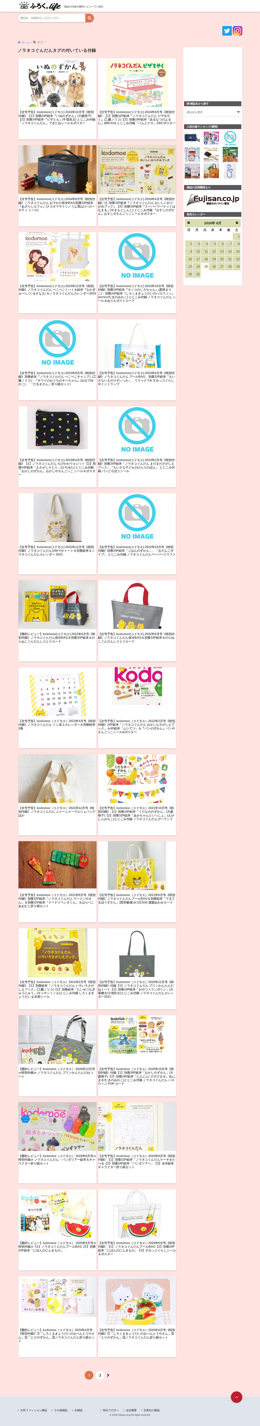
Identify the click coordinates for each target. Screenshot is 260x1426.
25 (206, 266)
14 (230, 251)
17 (198, 259)
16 (190, 259)
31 (198, 274)
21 (230, 259)
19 (214, 259)
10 (198, 251)
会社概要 (131, 1410)
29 (238, 266)
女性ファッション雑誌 (33, 1410)
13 (222, 251)
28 (230, 266)
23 (190, 266)
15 (238, 251)
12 (214, 251)
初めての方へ (111, 1410)
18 (206, 259)
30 (190, 274)
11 (206, 251)
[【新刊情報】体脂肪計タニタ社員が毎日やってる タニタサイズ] (230, 171)
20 (222, 259)
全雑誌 (78, 1410)
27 (222, 266)
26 (214, 266)
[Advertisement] (212, 72)
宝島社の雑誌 (152, 1410)
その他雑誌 (60, 1410)
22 (238, 259)
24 (198, 266)
